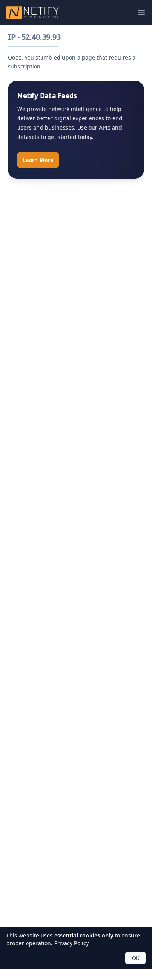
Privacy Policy (71, 943)
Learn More (38, 159)
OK (136, 958)
